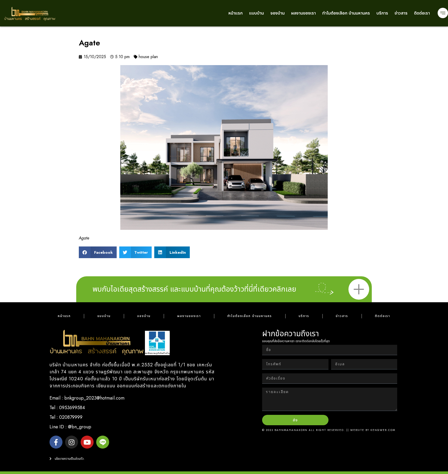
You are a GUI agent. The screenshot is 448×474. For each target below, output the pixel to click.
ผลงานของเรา (303, 13)
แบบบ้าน (256, 13)
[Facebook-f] (56, 442)
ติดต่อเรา (422, 13)
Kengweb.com (382, 430)
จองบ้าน (277, 13)
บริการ (382, 13)
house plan (148, 57)
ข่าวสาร (401, 13)
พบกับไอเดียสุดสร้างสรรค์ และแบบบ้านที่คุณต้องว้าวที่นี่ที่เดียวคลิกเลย (194, 289)
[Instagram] (71, 442)
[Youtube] (87, 442)
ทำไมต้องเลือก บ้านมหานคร (346, 13)
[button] (98, 252)
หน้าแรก (235, 13)
